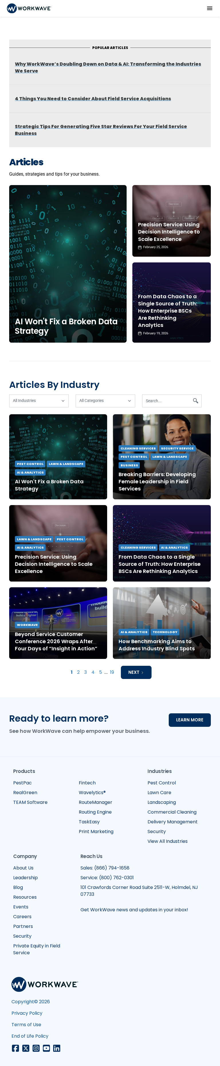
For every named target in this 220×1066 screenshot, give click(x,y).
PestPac (22, 783)
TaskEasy (89, 821)
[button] (209, 8)
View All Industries (168, 841)
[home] (29, 8)
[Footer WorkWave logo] (44, 985)
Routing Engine (95, 812)
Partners (23, 926)
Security (157, 831)
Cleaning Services (138, 448)
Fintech (87, 783)
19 (112, 672)
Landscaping (162, 802)
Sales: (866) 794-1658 (104, 868)
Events (20, 907)
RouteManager (95, 802)
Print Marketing (96, 831)
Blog (18, 887)
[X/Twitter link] (26, 1048)
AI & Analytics (30, 472)
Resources (25, 897)
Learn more (189, 720)
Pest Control (30, 464)
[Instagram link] (36, 1048)
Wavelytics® (92, 792)
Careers (22, 916)
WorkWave (27, 625)
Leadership (25, 877)
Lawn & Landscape (66, 464)
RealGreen (25, 792)
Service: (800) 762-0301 (107, 877)
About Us (23, 868)
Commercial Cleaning (172, 812)
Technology (165, 632)
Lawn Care (159, 792)
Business (129, 465)
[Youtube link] (46, 1048)
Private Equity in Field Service (36, 949)
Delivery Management (173, 821)
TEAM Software (30, 802)
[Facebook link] (15, 1048)
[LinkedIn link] (57, 1048)
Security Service (177, 448)
